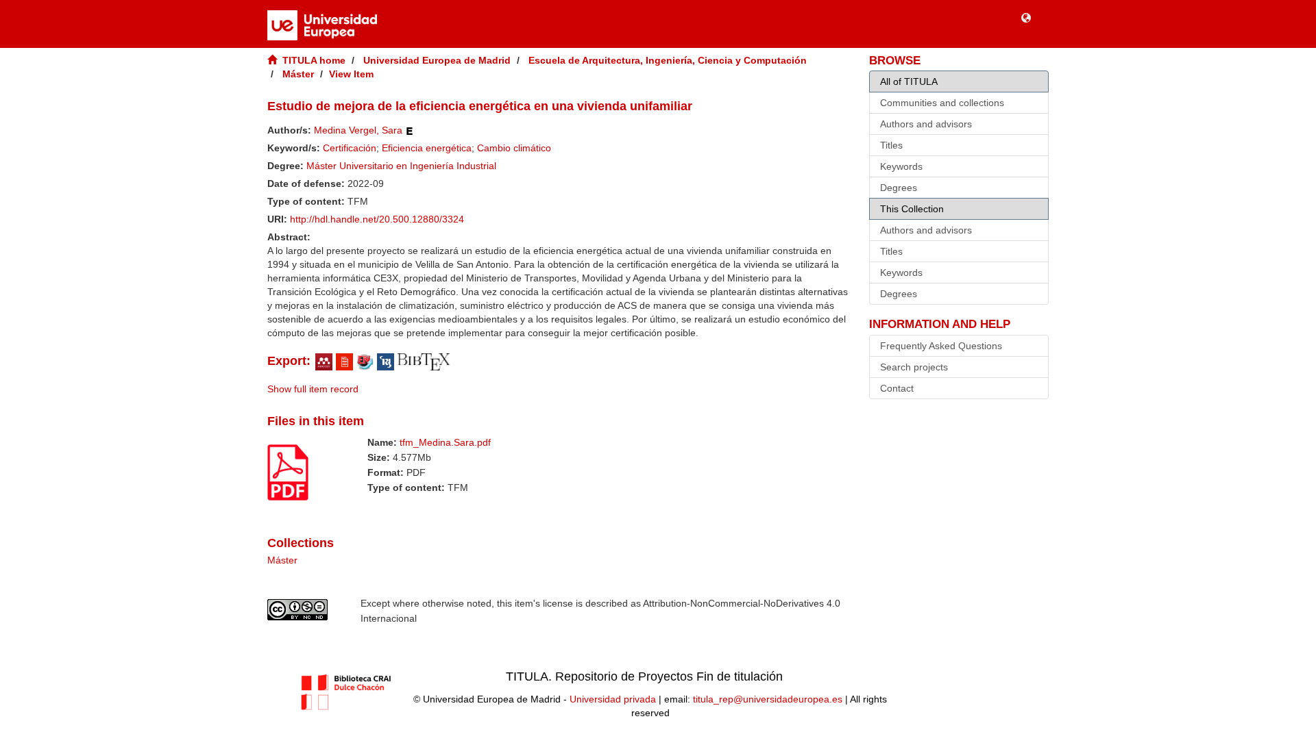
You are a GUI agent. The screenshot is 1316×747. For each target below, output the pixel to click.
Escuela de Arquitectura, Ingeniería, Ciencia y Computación (667, 60)
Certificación (349, 147)
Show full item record (312, 388)
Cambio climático (514, 147)
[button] (1026, 17)
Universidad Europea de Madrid (437, 60)
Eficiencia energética (427, 147)
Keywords (901, 166)
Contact (897, 388)
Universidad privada (613, 699)
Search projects (914, 367)
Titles (891, 145)
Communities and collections (942, 102)
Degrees (898, 187)
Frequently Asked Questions (941, 345)
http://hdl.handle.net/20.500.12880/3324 (377, 219)
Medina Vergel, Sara (358, 130)
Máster (298, 73)
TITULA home (313, 60)
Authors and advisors (926, 123)
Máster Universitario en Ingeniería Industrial (401, 165)
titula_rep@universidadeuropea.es (767, 699)
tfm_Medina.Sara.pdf (445, 442)
